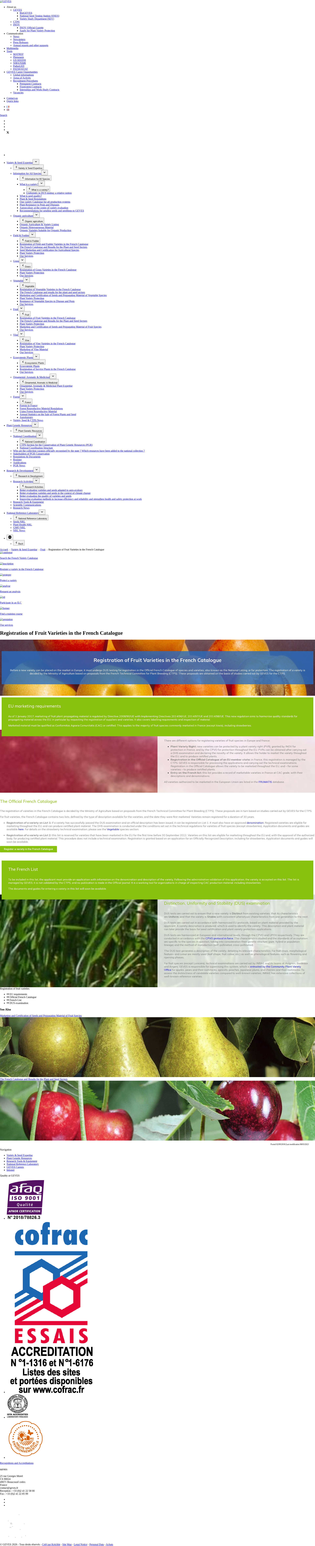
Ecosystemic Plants (23, 357)
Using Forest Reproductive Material (38, 411)
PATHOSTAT (20, 69)
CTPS (16, 21)
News (16, 36)
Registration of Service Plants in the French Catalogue (48, 369)
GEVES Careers (15, 1167)
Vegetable (18, 280)
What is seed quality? (31, 196)
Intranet (10, 1170)
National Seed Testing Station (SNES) (39, 15)
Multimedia (12, 48)
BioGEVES (26, 12)
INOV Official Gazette (31, 27)
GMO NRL (19, 527)
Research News (21, 507)
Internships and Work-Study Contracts (39, 89)
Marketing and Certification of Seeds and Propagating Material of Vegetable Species (63, 295)
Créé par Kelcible (51, 1544)
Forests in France (28, 405)
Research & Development (20, 470)
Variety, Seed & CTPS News (28, 420)
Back (20, 544)
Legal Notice (80, 1544)
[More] (10, 537)
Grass (16, 261)
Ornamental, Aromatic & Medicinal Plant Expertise (46, 385)
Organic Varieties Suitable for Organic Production (45, 230)
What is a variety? (29, 184)
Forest (16, 396)
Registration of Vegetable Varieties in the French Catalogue (50, 289)
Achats (109, 1544)
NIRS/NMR (19, 63)
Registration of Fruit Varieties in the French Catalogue (47, 318)
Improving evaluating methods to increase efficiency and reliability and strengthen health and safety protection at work (81, 499)
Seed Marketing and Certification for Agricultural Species (49, 250)
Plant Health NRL (22, 524)
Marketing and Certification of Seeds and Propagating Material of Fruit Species (60, 326)
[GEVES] (5, 1)
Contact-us (12, 98)
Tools (9, 51)
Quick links (13, 101)
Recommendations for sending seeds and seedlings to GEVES (52, 210)
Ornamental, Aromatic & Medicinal (31, 377)
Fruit (15, 309)
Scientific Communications (27, 505)
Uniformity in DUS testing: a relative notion (49, 193)
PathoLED (18, 66)
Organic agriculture (23, 215)
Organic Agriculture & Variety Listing (39, 224)
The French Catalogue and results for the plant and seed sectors (52, 292)
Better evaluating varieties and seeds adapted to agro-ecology (51, 490)
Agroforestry (26, 417)
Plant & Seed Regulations (33, 198)
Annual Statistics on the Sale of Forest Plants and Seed (48, 414)
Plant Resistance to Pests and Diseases (39, 204)
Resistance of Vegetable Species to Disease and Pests (47, 301)
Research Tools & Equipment (28, 502)
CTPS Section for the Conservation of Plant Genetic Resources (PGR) (56, 444)
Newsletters (19, 39)
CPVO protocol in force (219, 938)
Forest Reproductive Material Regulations (41, 408)
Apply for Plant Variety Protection (37, 30)
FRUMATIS (265, 781)
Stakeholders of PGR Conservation (31, 453)
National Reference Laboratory (23, 513)
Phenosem (18, 57)
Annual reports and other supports (30, 45)
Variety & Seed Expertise (20, 162)
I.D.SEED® (19, 60)
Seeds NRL (19, 521)
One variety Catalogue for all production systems (45, 201)
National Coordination (24, 436)
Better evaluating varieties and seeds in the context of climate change (55, 493)
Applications (19, 462)
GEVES (17, 10)
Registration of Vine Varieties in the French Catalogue (47, 343)
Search (3, 115)
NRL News (19, 530)
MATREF (18, 54)
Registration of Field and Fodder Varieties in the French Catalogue (54, 244)
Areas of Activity (22, 77)
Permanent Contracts (30, 83)
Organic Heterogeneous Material (36, 227)
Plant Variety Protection (32, 253)
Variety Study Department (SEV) (37, 18)
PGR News (19, 465)
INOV (16, 24)
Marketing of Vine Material (34, 349)
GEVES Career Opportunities (22, 72)
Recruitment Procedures (25, 80)
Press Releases (20, 42)
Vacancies (18, 92)
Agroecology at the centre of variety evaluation (44, 207)
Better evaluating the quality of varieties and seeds (45, 496)
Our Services (26, 256)
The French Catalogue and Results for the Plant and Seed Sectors (53, 247)
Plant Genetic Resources (19, 425)
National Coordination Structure (36, 447)
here (21, 829)
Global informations (23, 74)
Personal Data (96, 1544)
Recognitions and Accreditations (16, 1463)
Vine (15, 334)
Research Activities (23, 481)
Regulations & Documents (27, 456)
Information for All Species (27, 173)
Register (17, 459)
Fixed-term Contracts (31, 86)
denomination (255, 822)
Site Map (67, 1544)
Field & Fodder (21, 235)
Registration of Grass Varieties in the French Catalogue (48, 269)
